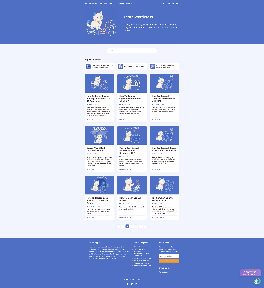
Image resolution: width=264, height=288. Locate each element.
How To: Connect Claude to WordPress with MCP (164, 149)
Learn (121, 3)
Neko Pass (113, 3)
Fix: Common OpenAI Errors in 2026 (163, 199)
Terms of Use (163, 272)
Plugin (91, 119)
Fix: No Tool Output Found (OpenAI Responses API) (129, 150)
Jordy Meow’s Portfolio (142, 265)
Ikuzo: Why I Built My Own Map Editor (98, 149)
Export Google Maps (141, 263)
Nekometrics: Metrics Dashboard (141, 255)
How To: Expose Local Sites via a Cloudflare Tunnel (97, 200)
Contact (129, 3)
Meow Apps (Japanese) (142, 247)
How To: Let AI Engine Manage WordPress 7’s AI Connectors (98, 98)
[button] (257, 281)
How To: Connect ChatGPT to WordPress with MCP (163, 98)
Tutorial (157, 119)
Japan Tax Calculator (141, 260)
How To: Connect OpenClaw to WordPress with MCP (131, 98)
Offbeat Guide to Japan (142, 258)
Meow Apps (91, 3)
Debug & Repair (126, 169)
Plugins (103, 3)
